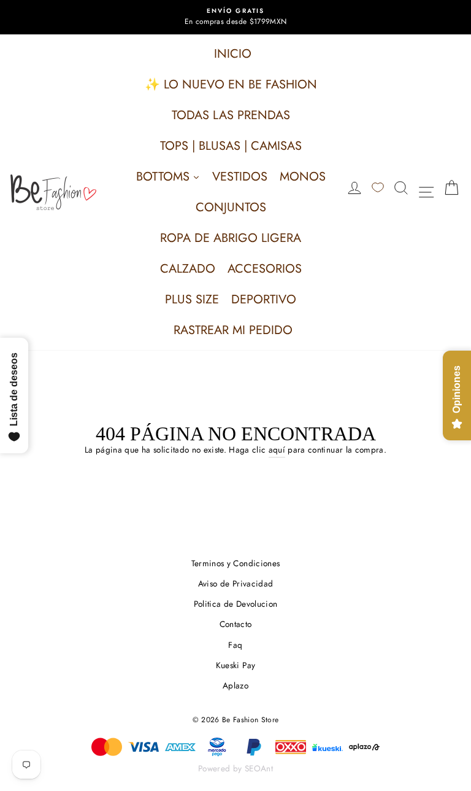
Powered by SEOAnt (235, 768)
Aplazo (235, 685)
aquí (277, 449)
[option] (235, 17)
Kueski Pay (235, 665)
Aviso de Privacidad (235, 583)
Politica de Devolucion (235, 604)
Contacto (236, 624)
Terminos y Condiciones (235, 563)
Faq (235, 645)
